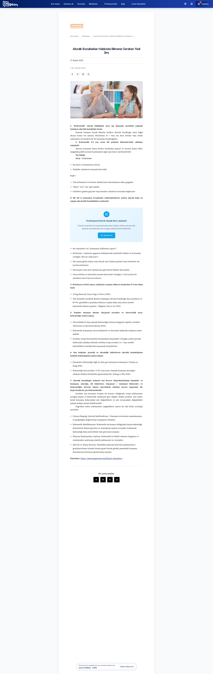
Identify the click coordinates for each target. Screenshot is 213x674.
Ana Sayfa (55, 4)
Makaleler (86, 36)
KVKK (94, 668)
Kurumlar (81, 4)
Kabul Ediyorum (127, 667)
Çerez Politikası (85, 668)
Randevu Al (68, 4)
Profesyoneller (111, 4)
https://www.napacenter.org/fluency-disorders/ (102, 458)
